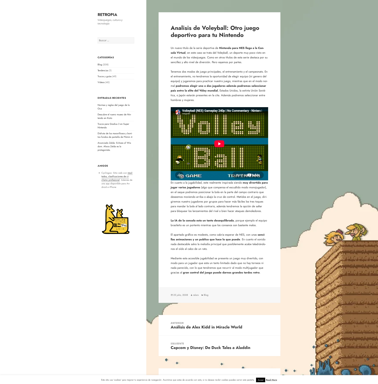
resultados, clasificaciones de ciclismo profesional (117, 176)
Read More (271, 379)
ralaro (196, 295)
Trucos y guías (104, 76)
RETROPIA (107, 14)
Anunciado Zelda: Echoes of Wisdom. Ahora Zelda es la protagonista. (114, 146)
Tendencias (103, 70)
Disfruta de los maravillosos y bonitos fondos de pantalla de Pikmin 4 (115, 135)
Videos (101, 82)
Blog (100, 64)
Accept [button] (260, 380)
